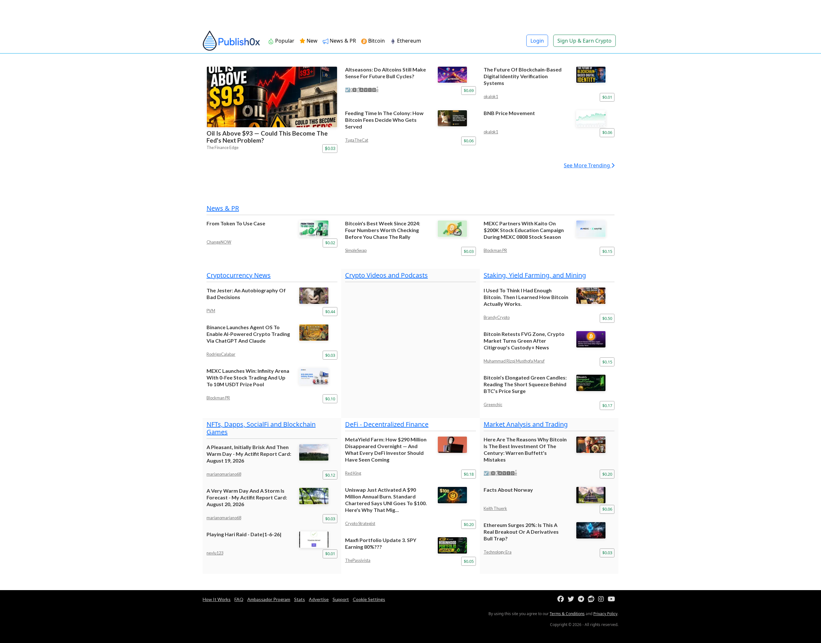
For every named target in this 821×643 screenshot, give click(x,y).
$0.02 (330, 243)
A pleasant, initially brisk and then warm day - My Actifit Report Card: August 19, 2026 (249, 453)
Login (537, 40)
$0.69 (469, 90)
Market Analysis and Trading (526, 424)
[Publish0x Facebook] (562, 599)
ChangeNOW (219, 242)
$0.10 (330, 399)
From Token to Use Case (236, 223)
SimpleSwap (356, 250)
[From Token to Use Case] (318, 228)
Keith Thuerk (495, 508)
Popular (284, 40)
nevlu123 (215, 552)
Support (341, 599)
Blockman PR (495, 250)
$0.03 (330, 148)
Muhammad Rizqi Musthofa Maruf (514, 360)
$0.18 (469, 474)
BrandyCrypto (497, 317)
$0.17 (607, 405)
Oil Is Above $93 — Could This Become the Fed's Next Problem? (267, 136)
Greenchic (493, 404)
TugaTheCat (356, 140)
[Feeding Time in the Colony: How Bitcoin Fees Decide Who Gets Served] (456, 118)
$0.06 (469, 141)
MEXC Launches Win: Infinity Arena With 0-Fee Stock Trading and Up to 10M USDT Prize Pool (248, 377)
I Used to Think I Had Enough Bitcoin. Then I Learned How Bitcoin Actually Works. (526, 297)
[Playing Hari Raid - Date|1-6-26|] (318, 539)
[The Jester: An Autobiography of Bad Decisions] (318, 295)
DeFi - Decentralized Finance (386, 424)
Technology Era (498, 552)
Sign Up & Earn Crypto (584, 40)
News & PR (342, 40)
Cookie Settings (369, 599)
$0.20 (469, 524)
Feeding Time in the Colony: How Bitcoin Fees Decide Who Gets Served (384, 119)
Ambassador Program (268, 599)
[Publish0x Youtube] (612, 599)
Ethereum (408, 40)
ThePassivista (357, 560)
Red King (353, 473)
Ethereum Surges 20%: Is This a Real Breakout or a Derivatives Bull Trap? (521, 531)
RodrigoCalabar (221, 354)
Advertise (319, 599)
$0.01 (607, 97)
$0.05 (469, 561)
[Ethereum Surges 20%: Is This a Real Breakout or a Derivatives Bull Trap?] (595, 530)
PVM (211, 310)
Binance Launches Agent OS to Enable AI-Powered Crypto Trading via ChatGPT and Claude (248, 334)
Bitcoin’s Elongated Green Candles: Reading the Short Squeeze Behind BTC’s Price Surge (525, 384)
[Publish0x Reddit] (592, 599)
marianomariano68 (224, 474)
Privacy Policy (605, 613)
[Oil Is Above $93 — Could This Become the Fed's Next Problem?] (272, 97)
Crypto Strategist (360, 523)
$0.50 (607, 318)
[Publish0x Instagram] (602, 599)
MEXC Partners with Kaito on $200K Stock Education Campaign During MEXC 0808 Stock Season (524, 230)
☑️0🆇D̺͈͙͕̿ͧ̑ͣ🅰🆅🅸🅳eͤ (361, 89)
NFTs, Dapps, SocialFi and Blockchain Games (261, 428)
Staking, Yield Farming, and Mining (535, 275)
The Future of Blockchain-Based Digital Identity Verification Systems (523, 76)
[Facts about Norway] (595, 495)
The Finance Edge (223, 147)
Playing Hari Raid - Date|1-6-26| (244, 534)
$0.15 (607, 251)
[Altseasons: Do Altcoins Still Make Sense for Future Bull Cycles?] (456, 74)
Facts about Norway (508, 490)
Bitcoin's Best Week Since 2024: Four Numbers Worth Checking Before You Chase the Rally (382, 230)
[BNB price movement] (595, 118)
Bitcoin (376, 40)
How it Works (217, 599)
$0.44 (330, 311)
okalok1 (491, 96)
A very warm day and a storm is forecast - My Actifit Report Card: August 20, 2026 (247, 497)
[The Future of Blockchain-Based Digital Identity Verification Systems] (595, 74)
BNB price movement (509, 113)
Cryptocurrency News (239, 275)
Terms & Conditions (567, 613)
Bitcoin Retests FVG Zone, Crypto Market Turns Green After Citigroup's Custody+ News (524, 340)
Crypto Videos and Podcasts (386, 275)
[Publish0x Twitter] (572, 599)
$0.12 (330, 475)
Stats (299, 599)
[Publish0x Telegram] (582, 599)
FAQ (238, 599)
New (311, 40)
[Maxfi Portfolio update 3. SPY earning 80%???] (456, 545)
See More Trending (587, 166)
